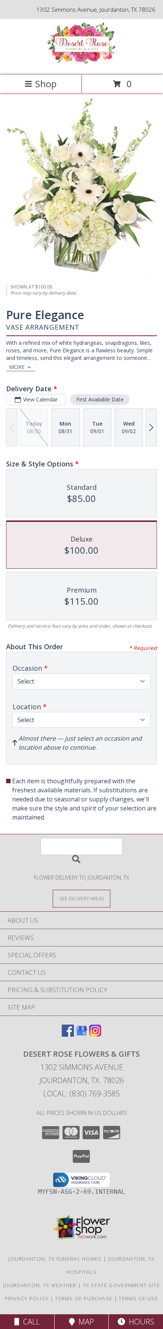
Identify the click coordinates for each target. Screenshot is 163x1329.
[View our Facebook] (68, 1034)
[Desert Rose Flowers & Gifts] (81, 64)
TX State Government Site (121, 1285)
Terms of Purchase (83, 1298)
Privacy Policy (27, 1298)
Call (29, 1322)
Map (84, 1322)
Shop (45, 83)
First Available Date (100, 399)
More (17, 366)
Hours (139, 1322)
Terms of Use (138, 1298)
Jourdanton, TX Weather (40, 1285)
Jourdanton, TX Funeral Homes (55, 1258)
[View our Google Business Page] (81, 1034)
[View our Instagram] (95, 1034)
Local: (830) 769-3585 (81, 1093)
